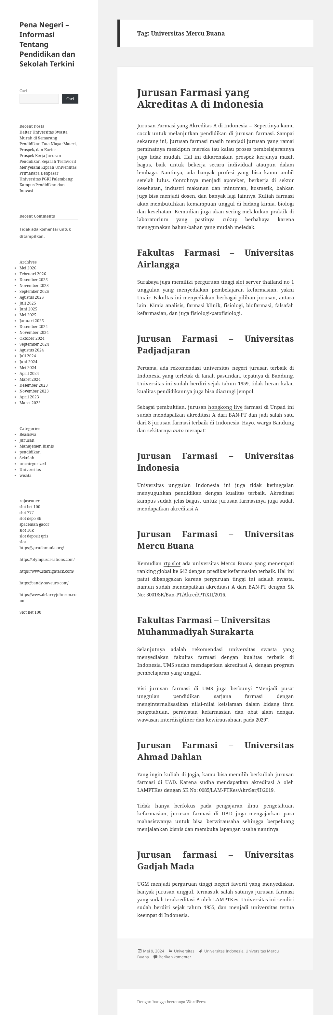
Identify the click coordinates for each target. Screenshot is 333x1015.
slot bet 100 (30, 506)
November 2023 (34, 391)
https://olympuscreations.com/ (47, 559)
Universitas (30, 469)
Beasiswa (28, 434)
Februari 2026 (33, 274)
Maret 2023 (30, 403)
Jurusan (27, 440)
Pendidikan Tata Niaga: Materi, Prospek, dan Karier (48, 146)
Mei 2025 (28, 315)
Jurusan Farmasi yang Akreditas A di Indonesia (200, 98)
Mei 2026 (28, 268)
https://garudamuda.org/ (42, 547)
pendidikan (30, 452)
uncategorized (33, 463)
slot (23, 542)
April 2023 (29, 397)
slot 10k (27, 530)
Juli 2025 (28, 303)
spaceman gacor (34, 524)
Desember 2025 (34, 279)
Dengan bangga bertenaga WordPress (171, 1002)
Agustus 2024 (32, 350)
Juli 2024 (28, 356)
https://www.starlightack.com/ (47, 571)
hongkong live (225, 407)
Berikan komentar (175, 957)
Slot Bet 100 (30, 612)
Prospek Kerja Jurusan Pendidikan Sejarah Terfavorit (48, 158)
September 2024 (34, 344)
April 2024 (29, 373)
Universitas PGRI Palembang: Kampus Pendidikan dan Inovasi (46, 184)
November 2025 (34, 285)
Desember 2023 (34, 385)
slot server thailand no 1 (265, 282)
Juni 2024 (28, 362)
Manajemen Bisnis (37, 446)
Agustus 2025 (32, 297)
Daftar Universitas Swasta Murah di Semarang (44, 135)
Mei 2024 (28, 367)
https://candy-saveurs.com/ (44, 583)
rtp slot (172, 563)
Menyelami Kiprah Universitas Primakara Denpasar (48, 170)
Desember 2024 (34, 326)
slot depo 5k (30, 518)
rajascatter (30, 501)
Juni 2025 (28, 309)
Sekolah (27, 458)
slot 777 (27, 512)
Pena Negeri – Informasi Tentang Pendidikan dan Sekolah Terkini (47, 44)
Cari (23, 90)
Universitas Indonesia (224, 951)
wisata (26, 475)
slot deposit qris (34, 536)
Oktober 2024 (32, 338)
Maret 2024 (30, 379)
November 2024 (34, 332)
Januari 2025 (32, 320)
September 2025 (34, 291)
